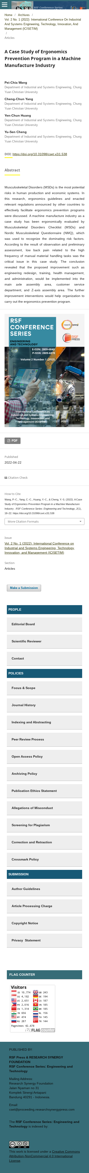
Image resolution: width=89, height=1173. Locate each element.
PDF (14, 440)
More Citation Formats (23, 521)
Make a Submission (24, 588)
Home (8, 15)
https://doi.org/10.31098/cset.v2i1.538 (40, 154)
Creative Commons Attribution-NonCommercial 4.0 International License (44, 1156)
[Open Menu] (4, 4)
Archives (24, 15)
